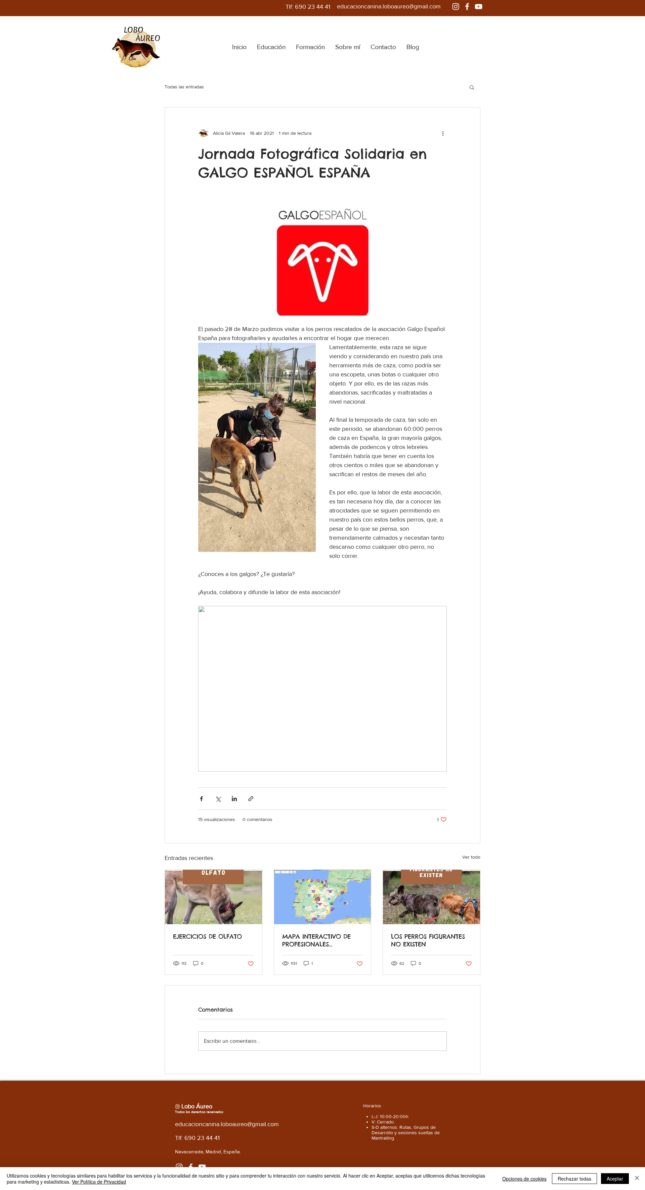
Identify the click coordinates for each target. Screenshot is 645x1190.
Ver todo (471, 857)
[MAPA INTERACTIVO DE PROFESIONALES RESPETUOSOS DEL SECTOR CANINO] (322, 897)
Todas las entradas (184, 86)
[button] (472, 87)
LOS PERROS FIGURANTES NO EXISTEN (428, 940)
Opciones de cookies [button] (524, 1178)
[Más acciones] (443, 133)
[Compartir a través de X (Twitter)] (218, 798)
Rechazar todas (574, 1178)
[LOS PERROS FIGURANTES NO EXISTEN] (431, 897)
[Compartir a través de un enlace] (251, 798)
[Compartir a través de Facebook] (201, 798)
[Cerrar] (637, 1179)
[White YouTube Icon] (478, 6)
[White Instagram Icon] (455, 6)
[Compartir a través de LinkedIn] (234, 798)
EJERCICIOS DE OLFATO (207, 936)
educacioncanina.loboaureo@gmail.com (389, 6)
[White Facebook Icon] (467, 6)
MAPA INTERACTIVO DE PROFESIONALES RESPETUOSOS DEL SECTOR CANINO (321, 940)
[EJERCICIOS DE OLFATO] (213, 897)
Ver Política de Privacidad (99, 1181)
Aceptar (615, 1178)
